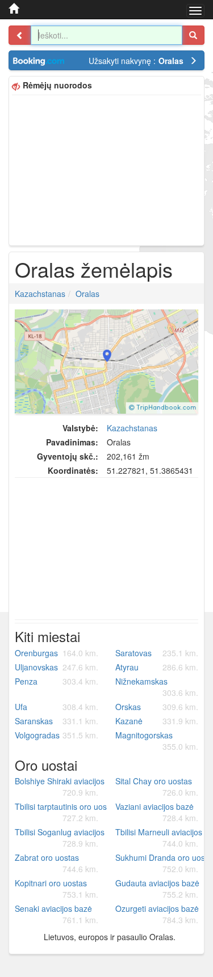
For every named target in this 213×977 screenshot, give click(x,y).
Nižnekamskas (157, 687)
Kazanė (157, 721)
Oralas (87, 293)
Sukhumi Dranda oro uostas (161, 863)
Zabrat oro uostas (56, 863)
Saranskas (56, 721)
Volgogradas (56, 735)
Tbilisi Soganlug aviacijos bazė (61, 837)
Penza (56, 681)
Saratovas (157, 653)
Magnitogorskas (157, 740)
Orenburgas (56, 653)
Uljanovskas (56, 667)
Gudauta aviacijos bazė (157, 888)
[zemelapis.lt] (13, 8)
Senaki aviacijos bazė (56, 914)
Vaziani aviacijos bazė (157, 812)
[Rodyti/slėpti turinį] (20, 35)
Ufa (56, 706)
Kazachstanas (40, 293)
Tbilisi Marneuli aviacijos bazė (161, 837)
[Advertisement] (106, 169)
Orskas (157, 706)
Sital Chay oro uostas (157, 786)
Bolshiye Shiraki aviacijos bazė (61, 786)
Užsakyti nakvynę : (136, 60)
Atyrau (157, 667)
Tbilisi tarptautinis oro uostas (61, 812)
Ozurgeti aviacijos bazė (157, 914)
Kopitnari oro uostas (56, 888)
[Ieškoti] (193, 35)
